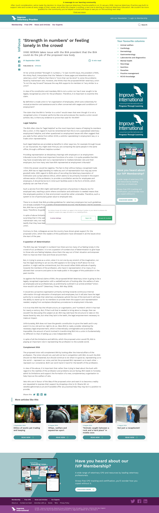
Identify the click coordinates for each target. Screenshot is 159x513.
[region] (80, 214)
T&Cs (56, 503)
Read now (25, 437)
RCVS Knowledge (127, 76)
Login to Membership (138, 18)
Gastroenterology (127, 54)
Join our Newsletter (118, 18)
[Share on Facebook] (16, 61)
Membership (17, 25)
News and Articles (42, 25)
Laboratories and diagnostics (133, 58)
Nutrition (124, 67)
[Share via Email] (16, 69)
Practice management (129, 73)
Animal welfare (126, 45)
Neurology (124, 64)
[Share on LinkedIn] (16, 66)
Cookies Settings (55, 218)
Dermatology (125, 51)
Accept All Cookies (105, 218)
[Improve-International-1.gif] (131, 96)
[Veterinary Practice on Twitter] (133, 501)
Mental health (126, 61)
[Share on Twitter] (16, 58)
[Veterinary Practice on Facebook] (139, 501)
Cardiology (125, 48)
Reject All (88, 218)
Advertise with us (40, 503)
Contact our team (26, 503)
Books (50, 503)
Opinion (38, 66)
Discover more (126, 200)
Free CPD (28, 25)
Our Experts (57, 25)
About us (15, 503)
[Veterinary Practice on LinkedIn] (145, 501)
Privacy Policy (64, 503)
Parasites (124, 70)
